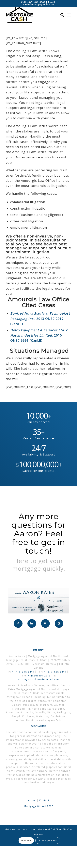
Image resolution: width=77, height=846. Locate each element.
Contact (44, 800)
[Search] (60, 15)
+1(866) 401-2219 (39, 675)
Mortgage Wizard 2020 (38, 806)
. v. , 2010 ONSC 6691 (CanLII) (39, 335)
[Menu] (69, 15)
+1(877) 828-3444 (55, 671)
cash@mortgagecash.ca (38, 4)
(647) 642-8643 (36, 2)
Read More (26, 840)
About (32, 800)
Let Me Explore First (48, 840)
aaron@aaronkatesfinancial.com (39, 679)
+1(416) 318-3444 (23, 671)
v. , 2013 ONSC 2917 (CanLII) (40, 318)
